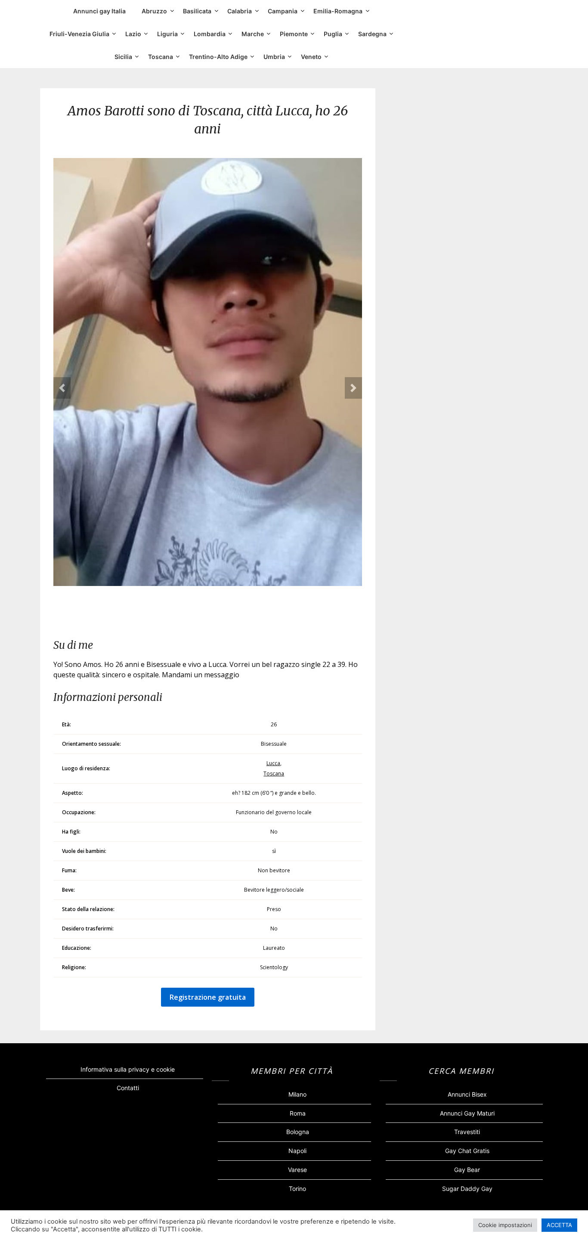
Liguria (167, 33)
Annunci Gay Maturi (467, 1113)
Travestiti (467, 1131)
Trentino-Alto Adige (218, 56)
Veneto (311, 56)
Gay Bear (467, 1169)
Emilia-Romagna (337, 11)
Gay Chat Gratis (467, 1150)
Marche (252, 33)
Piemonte (294, 33)
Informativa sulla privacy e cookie (127, 1069)
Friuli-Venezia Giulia (79, 33)
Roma (298, 1113)
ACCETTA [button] (559, 1224)
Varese (297, 1169)
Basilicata (197, 11)
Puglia (333, 33)
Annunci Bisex (467, 1094)
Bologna (297, 1131)
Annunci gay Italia (99, 11)
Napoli (297, 1150)
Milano (297, 1094)
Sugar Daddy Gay (467, 1188)
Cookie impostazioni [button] (505, 1224)
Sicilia (123, 56)
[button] (62, 388)
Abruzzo (154, 11)
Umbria (274, 56)
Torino (297, 1188)
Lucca (273, 763)
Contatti (128, 1087)
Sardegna (372, 33)
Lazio (133, 33)
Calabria (239, 11)
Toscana (160, 56)
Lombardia (210, 33)
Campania (282, 11)
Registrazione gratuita (208, 997)
